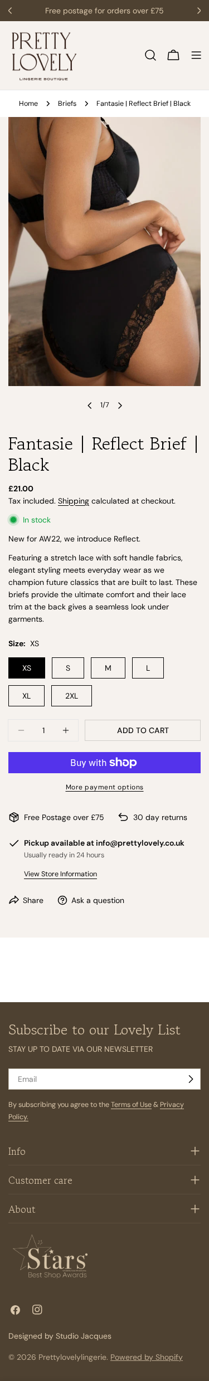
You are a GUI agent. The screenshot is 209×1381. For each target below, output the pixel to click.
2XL (71, 696)
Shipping (73, 501)
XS (26, 668)
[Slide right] (120, 405)
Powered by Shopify (146, 1357)
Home (28, 103)
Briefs (67, 103)
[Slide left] (90, 405)
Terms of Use (131, 1104)
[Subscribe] (191, 1079)
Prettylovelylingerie (72, 1357)
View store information (60, 874)
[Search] (150, 55)
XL (26, 696)
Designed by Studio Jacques (59, 1336)
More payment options (105, 787)
